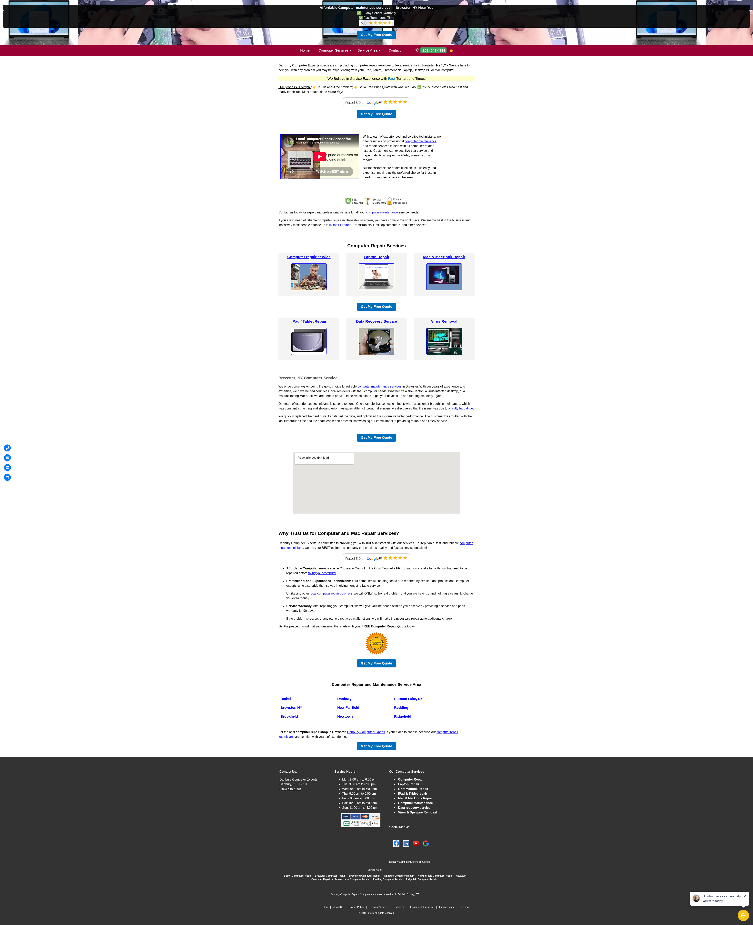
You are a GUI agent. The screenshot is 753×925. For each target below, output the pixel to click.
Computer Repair (411, 779)
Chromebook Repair (413, 789)
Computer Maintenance (415, 803)
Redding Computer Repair (387, 879)
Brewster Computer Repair (330, 875)
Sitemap (464, 907)
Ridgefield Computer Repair (421, 879)
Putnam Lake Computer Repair (352, 879)
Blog (325, 907)
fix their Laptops (340, 225)
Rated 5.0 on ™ (364, 103)
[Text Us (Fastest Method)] (7, 467)
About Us (338, 907)
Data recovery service (414, 807)
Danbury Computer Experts (366, 732)
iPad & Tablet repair (412, 793)
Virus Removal (444, 321)
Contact (394, 50)
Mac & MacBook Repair (444, 257)
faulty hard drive (462, 408)
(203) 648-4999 (290, 789)
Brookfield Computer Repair (364, 875)
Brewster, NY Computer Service (307, 378)
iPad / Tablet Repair (309, 321)
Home (305, 50)
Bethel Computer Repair (297, 875)
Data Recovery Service (376, 321)
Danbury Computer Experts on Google (409, 862)
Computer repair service (309, 257)
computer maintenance (421, 141)
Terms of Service (378, 907)
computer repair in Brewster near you (345, 220)
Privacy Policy (356, 907)
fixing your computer (322, 573)
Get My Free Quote (376, 35)
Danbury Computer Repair (399, 875)
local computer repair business (331, 593)
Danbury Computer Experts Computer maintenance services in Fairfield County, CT (374, 894)
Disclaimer (398, 907)
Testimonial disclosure (422, 907)
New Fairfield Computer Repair (435, 875)
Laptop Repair (376, 257)
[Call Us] (7, 447)
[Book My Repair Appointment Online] (7, 477)
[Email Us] (7, 457)
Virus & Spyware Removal (417, 812)
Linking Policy (446, 907)
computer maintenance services (379, 386)
